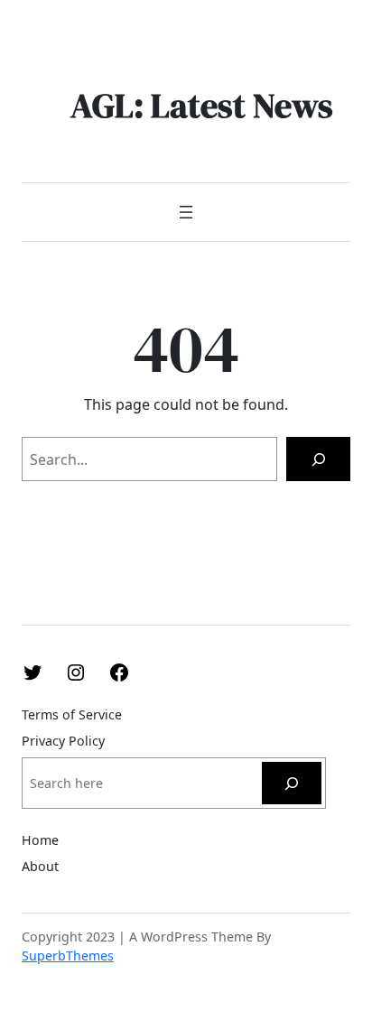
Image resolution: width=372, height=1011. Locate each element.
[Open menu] (186, 212)
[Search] (318, 459)
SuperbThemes (68, 955)
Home (40, 840)
